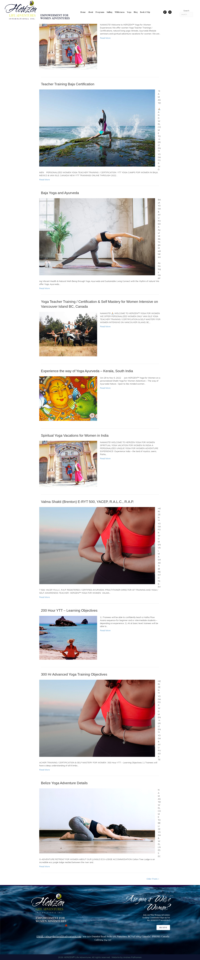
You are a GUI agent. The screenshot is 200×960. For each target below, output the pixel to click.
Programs (99, 12)
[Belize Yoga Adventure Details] (97, 820)
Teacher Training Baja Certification (67, 84)
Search (186, 10)
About (90, 12)
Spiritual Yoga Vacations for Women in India (75, 435)
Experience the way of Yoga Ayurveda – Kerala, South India (87, 371)
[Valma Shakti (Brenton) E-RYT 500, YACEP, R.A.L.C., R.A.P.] (97, 545)
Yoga (129, 12)
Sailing (109, 12)
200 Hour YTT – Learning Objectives (69, 610)
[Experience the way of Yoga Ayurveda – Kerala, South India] (68, 398)
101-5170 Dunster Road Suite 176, (100, 936)
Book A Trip (145, 12)
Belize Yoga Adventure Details (64, 783)
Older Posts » (153, 878)
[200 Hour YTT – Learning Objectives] (68, 637)
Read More (105, 38)
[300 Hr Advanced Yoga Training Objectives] (97, 718)
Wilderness (120, 12)
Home (83, 12)
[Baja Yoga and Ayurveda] (97, 236)
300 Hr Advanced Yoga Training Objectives (74, 674)
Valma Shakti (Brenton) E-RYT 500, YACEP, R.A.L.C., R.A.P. (87, 502)
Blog (136, 12)
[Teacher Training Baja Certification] (97, 127)
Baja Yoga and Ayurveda (60, 193)
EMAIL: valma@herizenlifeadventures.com (59, 936)
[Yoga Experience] (68, 46)
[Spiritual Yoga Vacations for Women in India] (68, 463)
